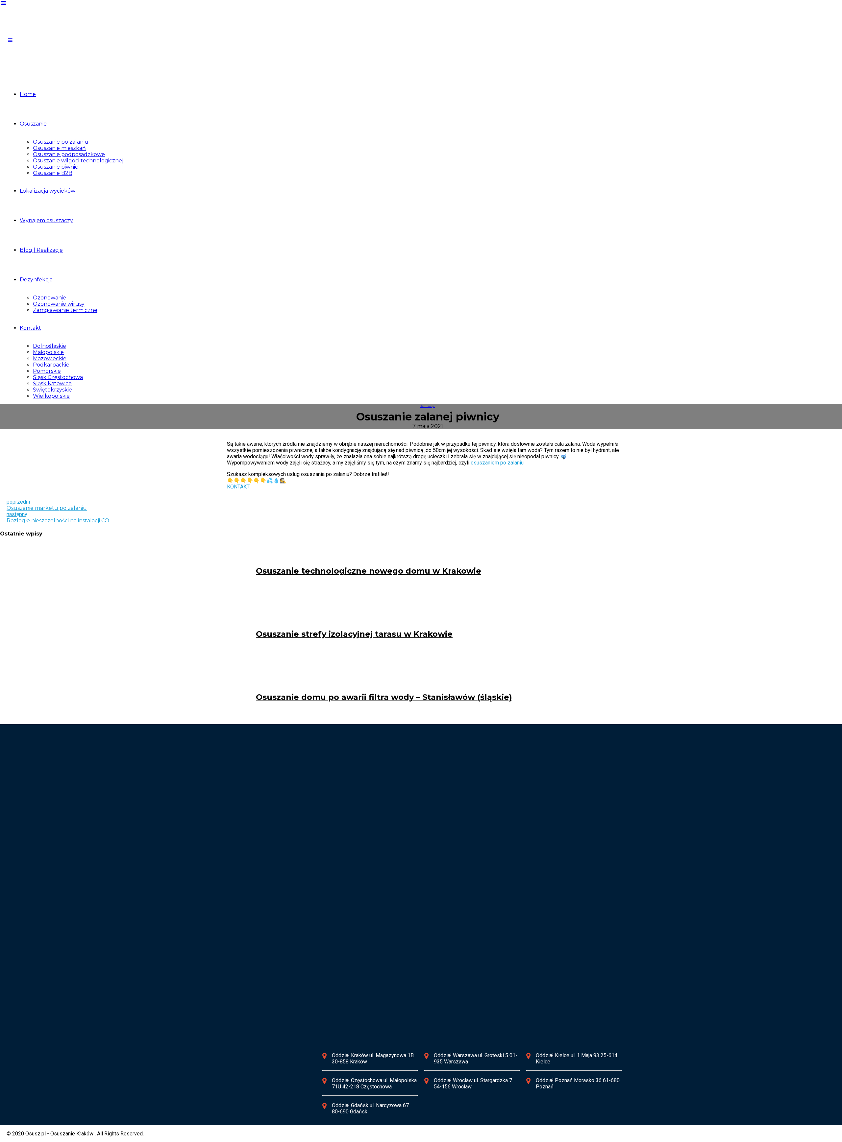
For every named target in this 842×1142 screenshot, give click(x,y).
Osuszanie (33, 124)
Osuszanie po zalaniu (60, 142)
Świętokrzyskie (52, 390)
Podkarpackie (51, 365)
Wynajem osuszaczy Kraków (266, 790)
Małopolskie (48, 352)
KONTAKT (238, 487)
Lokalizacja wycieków (47, 191)
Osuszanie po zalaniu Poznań (403, 923)
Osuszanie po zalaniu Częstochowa (410, 783)
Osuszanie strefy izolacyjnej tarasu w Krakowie (354, 634)
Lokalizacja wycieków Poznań (403, 917)
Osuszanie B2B (52, 173)
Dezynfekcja (36, 279)
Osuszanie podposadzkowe (69, 154)
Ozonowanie (49, 298)
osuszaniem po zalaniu (497, 463)
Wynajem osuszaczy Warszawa (270, 860)
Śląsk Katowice (52, 383)
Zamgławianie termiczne (65, 310)
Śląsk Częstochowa (58, 377)
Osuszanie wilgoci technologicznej (78, 160)
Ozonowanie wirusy (59, 304)
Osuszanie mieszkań (59, 148)
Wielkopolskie (51, 396)
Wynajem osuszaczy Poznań (402, 930)
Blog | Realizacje (41, 250)
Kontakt (30, 328)
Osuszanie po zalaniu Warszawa (271, 853)
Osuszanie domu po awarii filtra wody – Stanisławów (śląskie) (384, 697)
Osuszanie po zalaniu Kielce (266, 923)
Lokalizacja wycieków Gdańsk (268, 987)
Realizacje (427, 406)
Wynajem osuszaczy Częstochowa (409, 790)
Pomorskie (47, 371)
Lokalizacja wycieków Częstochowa (410, 777)
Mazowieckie (49, 358)
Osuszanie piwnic (55, 167)
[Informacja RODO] (224, 1087)
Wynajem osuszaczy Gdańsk (267, 1000)
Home (28, 94)
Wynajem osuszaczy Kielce (265, 930)
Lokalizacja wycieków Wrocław (404, 847)
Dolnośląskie (49, 346)
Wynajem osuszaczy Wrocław (403, 860)
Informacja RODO (259, 1087)
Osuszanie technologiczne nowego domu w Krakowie (368, 571)
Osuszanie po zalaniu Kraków (267, 783)
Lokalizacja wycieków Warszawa (271, 847)
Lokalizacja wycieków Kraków (268, 777)
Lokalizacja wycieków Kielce (266, 917)
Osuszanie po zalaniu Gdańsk (268, 993)
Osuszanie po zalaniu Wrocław (404, 853)
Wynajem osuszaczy (46, 220)
